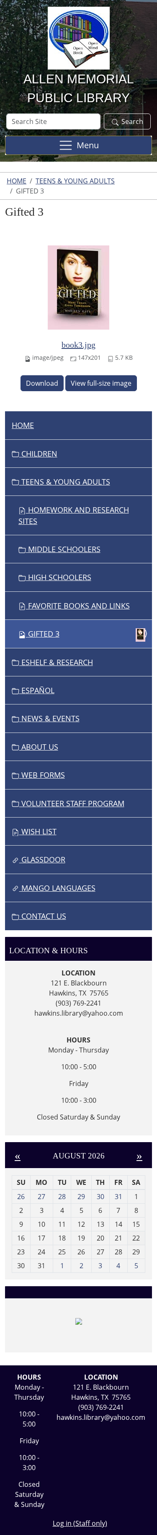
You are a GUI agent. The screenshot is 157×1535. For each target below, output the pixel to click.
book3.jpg (78, 344)
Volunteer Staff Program (71, 803)
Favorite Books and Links (78, 606)
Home (16, 181)
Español (36, 690)
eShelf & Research (56, 662)
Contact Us (42, 916)
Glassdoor (42, 859)
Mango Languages (57, 888)
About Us (38, 747)
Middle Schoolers (63, 549)
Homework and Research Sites (73, 515)
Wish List (38, 831)
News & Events (49, 718)
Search (132, 121)
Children (38, 454)
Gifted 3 (43, 634)
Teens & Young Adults (75, 181)
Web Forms (42, 775)
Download (42, 383)
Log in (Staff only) (80, 1523)
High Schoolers (58, 577)
